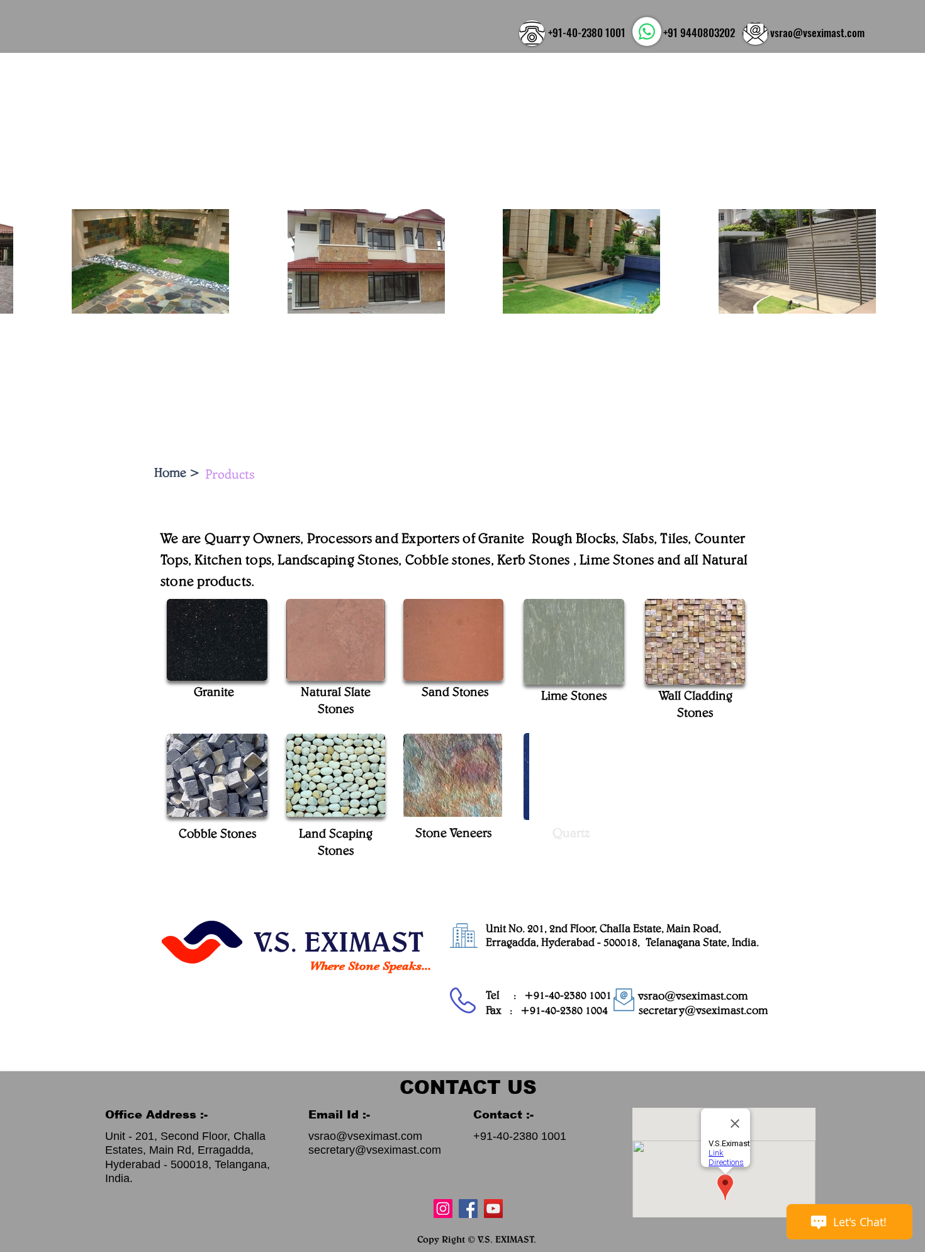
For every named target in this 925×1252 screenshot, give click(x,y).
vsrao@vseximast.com (817, 32)
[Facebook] (468, 1208)
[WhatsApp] (646, 31)
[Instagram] (443, 1208)
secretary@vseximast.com (703, 1009)
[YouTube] (493, 1208)
